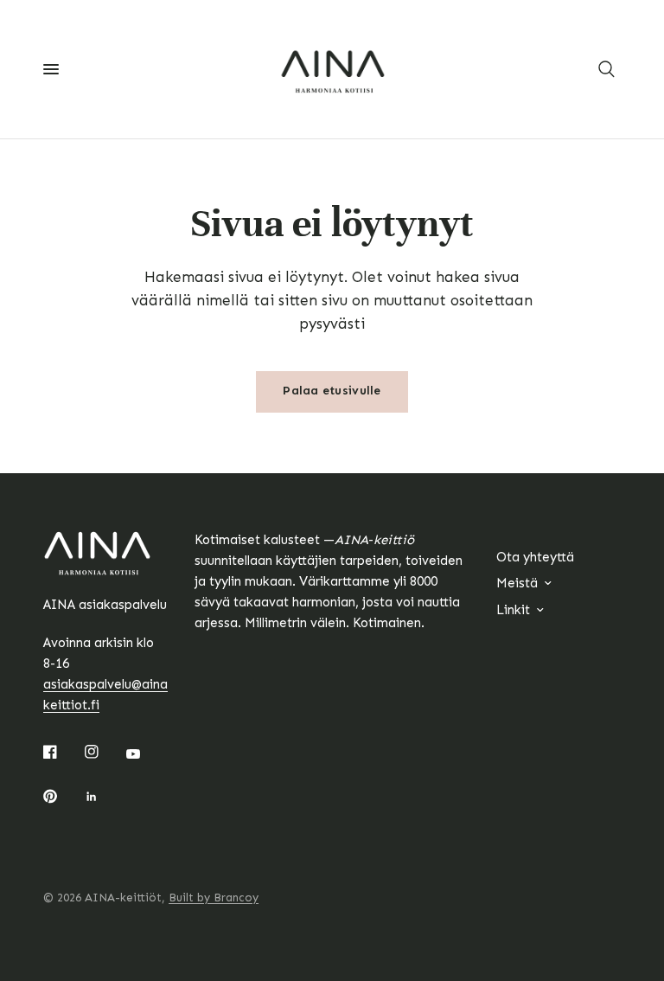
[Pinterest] (62, 797)
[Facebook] (62, 752)
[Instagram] (104, 752)
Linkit (513, 610)
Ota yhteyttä (535, 557)
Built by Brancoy (214, 897)
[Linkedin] (104, 797)
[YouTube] (145, 754)
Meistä (517, 583)
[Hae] (606, 69)
